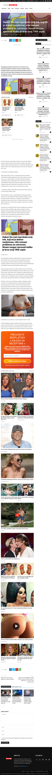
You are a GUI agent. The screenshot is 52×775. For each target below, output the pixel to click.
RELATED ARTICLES (6, 686)
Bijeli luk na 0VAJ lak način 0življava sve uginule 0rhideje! (7, 678)
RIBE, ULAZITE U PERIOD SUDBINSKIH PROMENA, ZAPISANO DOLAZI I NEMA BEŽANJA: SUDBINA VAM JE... (43, 52)
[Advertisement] (17, 55)
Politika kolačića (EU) (30, 0)
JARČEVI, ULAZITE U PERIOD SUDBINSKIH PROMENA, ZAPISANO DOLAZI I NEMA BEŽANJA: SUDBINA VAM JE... (43, 82)
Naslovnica (4, 8)
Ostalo (30, 8)
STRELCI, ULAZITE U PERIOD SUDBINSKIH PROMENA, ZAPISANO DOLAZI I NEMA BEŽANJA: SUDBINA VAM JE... (43, 96)
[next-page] (4, 706)
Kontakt (36, 0)
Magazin (22, 8)
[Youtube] (50, 1)
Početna (14, 0)
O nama (18, 0)
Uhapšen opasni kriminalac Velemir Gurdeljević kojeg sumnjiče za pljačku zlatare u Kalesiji (28, 700)
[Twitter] (43, 1)
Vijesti (9, 8)
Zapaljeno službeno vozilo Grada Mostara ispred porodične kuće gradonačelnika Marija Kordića (16, 700)
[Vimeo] (46, 1)
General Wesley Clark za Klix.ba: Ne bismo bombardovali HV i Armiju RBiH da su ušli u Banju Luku (5, 700)
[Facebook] (41, 1)
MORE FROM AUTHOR (16, 686)
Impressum (23, 0)
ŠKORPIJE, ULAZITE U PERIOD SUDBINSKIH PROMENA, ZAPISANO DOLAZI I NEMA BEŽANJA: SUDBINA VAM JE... (43, 111)
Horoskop (17, 8)
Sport (12, 8)
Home (2, 11)
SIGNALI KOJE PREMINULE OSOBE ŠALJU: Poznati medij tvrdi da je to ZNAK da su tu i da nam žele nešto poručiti (26, 680)
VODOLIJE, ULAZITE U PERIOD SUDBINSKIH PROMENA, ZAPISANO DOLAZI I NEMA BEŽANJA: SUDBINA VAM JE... (43, 67)
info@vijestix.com (23, 766)
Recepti (26, 8)
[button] (49, 8)
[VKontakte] (48, 1)
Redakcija (6, 34)
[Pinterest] (16, 40)
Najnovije (6, 11)
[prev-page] (2, 706)
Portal (40, 57)
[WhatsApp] (19, 40)
